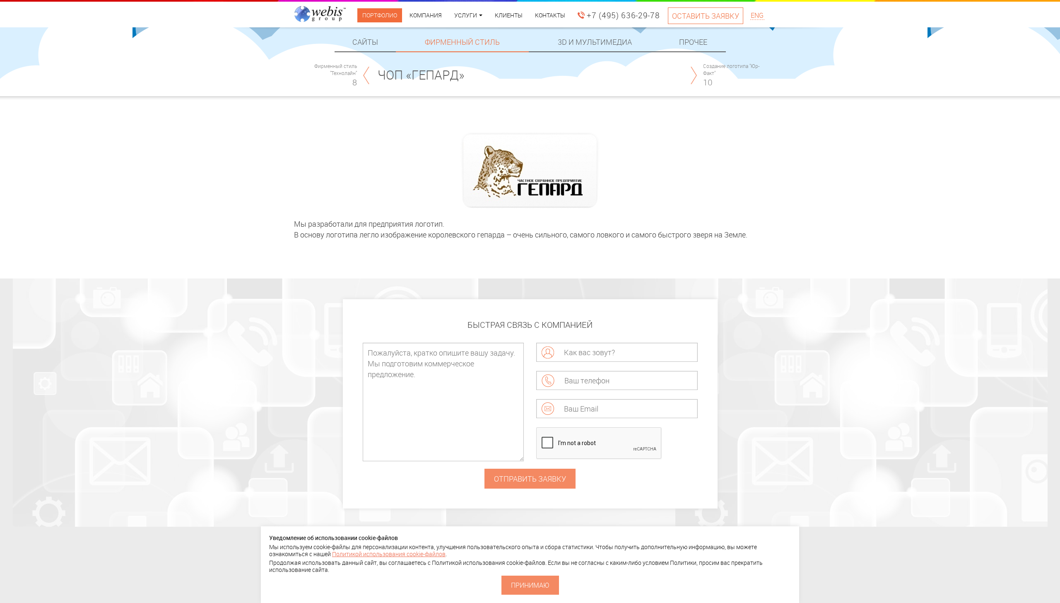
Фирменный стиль (462, 42)
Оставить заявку (705, 16)
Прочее (693, 42)
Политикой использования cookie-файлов (389, 554)
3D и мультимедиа (595, 42)
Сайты (365, 42)
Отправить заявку (530, 479)
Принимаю (530, 585)
